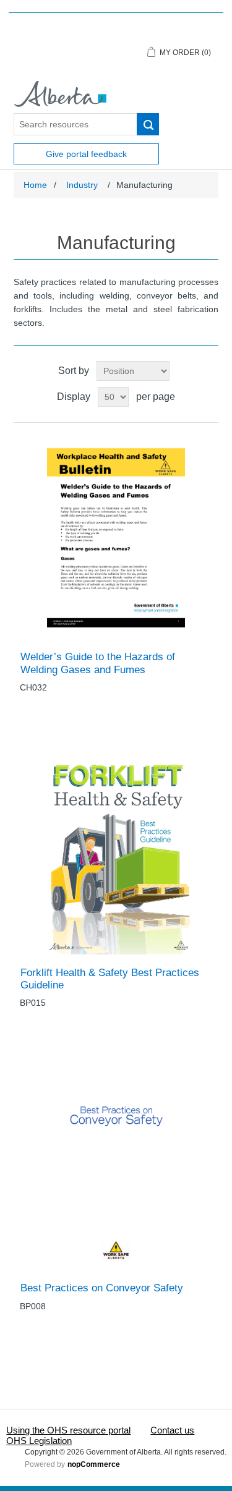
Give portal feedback (86, 154)
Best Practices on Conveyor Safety (101, 1288)
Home (35, 185)
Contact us (172, 1430)
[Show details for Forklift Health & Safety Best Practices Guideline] (116, 852)
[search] (148, 124)
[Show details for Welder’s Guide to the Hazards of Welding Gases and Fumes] (116, 537)
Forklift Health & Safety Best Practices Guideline (109, 979)
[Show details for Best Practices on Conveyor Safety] (116, 1168)
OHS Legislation (39, 1440)
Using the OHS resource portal (68, 1430)
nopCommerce (93, 1464)
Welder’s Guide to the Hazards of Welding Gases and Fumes (97, 663)
